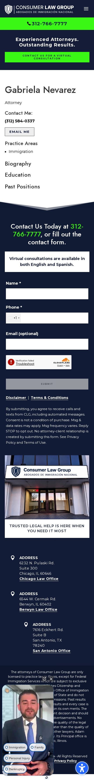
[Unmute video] (28, 722)
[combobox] (13, 318)
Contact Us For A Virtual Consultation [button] (47, 57)
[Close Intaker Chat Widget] (51, 679)
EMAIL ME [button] (19, 132)
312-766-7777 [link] (49, 24)
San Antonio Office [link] (52, 651)
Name (13, 283)
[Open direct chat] (44, 679)
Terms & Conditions (49, 398)
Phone (14, 307)
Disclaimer (16, 398)
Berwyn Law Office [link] (38, 609)
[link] (39, 10)
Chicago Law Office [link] (39, 579)
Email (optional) (22, 333)
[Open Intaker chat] (46, 778)
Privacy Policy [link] (65, 761)
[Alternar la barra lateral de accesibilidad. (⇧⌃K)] (82, 768)
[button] (86, 8)
